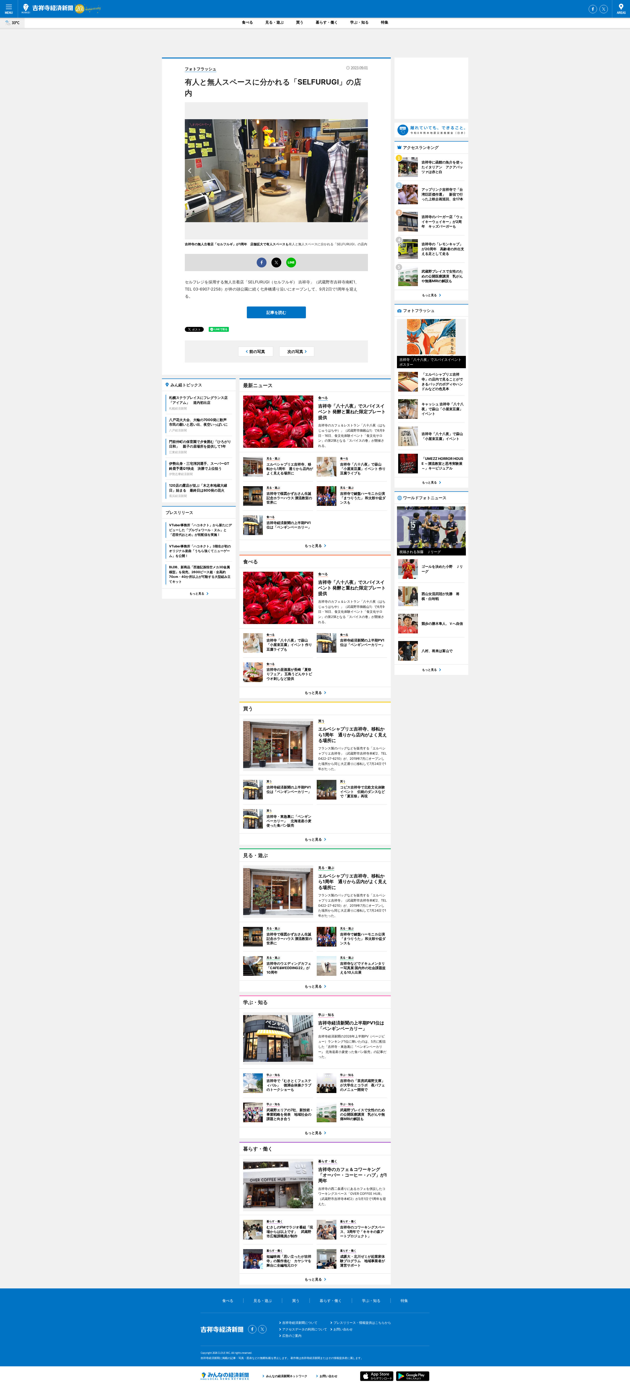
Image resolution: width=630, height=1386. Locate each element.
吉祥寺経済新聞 (47, 9)
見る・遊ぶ (274, 22)
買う (299, 22)
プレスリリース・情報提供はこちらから (362, 1323)
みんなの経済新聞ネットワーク (225, 1376)
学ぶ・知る (359, 22)
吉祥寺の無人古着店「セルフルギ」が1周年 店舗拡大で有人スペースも (237, 244)
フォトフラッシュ (200, 68)
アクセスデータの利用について (304, 1329)
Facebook (593, 9)
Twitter (603, 9)
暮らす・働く (327, 22)
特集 (384, 22)
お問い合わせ (343, 1329)
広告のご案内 (291, 1336)
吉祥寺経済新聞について (299, 1323)
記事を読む (276, 312)
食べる (247, 22)
